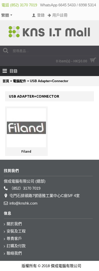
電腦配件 (19, 81)
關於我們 (14, 224)
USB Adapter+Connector (49, 81)
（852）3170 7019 (24, 188)
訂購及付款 (16, 246)
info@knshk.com (23, 203)
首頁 (6, 81)
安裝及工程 (16, 231)
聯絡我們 (14, 253)
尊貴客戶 (14, 238)
